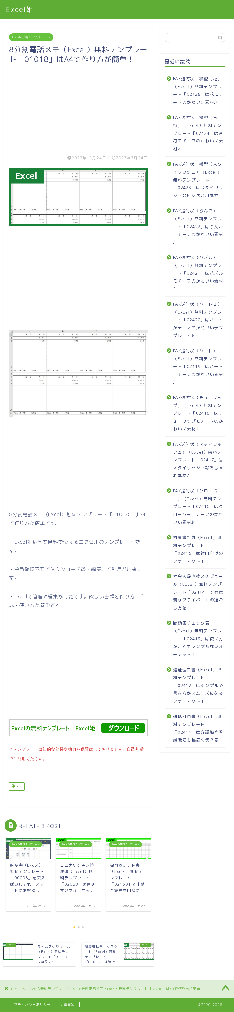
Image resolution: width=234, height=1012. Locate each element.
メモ (18, 786)
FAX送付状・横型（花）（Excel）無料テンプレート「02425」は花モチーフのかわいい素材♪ (198, 90)
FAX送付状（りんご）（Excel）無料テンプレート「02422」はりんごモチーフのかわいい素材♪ (198, 226)
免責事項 (67, 1004)
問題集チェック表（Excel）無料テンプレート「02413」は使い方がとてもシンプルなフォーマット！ (198, 638)
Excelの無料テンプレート (31, 37)
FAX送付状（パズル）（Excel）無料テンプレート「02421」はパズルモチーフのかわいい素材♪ (198, 272)
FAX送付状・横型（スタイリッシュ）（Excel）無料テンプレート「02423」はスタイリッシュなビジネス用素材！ (198, 179)
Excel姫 (20, 9)
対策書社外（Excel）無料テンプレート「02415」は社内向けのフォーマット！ (198, 549)
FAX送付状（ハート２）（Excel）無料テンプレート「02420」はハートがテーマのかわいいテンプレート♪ (198, 319)
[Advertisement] (78, 106)
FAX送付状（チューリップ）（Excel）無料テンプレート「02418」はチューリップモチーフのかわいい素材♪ (198, 412)
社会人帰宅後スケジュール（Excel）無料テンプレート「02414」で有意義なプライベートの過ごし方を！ (198, 591)
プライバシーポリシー (32, 1004)
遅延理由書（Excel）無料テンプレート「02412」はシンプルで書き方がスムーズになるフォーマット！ (198, 685)
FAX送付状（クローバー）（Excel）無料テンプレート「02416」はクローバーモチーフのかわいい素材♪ (198, 506)
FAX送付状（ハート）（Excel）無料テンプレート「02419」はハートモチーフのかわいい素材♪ (198, 366)
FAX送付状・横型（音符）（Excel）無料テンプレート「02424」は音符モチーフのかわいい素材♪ (198, 132)
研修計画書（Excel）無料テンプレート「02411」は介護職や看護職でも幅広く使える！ (198, 728)
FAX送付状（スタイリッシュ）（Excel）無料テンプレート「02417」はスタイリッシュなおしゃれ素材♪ (198, 459)
